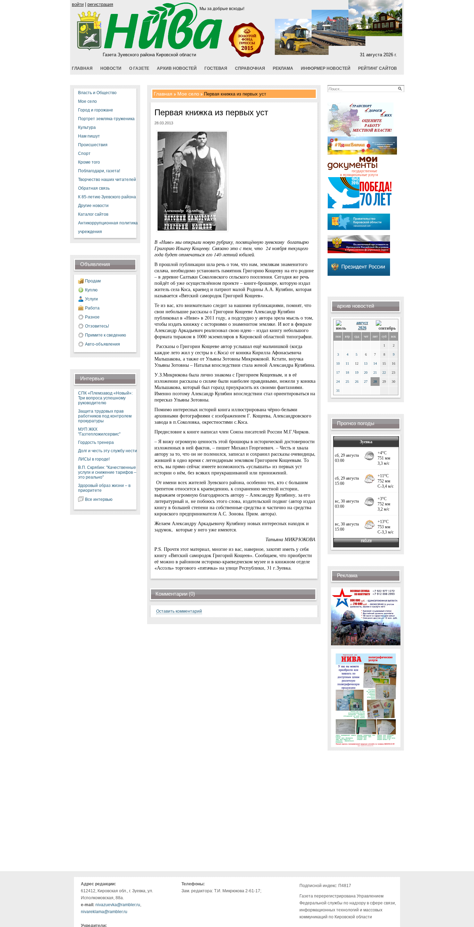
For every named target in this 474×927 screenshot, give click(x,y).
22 (384, 372)
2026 (362, 327)
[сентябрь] (386, 325)
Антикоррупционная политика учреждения (108, 227)
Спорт (84, 153)
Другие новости (93, 205)
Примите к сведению (105, 335)
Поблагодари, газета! (99, 170)
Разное (92, 317)
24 (338, 381)
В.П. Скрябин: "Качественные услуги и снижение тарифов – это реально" (107, 472)
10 (338, 363)
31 (338, 390)
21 (375, 372)
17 (338, 372)
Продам (93, 281)
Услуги (91, 299)
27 (365, 381)
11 (347, 363)
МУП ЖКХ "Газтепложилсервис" (99, 432)
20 (365, 372)
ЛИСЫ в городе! (94, 459)
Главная (163, 94)
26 (356, 381)
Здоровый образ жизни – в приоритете (104, 488)
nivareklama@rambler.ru (104, 911)
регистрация (100, 4)
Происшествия (93, 144)
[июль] (342, 325)
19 (356, 372)
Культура (87, 127)
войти (78, 4)
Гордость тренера (96, 442)
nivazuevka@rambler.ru (117, 904)
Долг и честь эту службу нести (107, 450)
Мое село (87, 101)
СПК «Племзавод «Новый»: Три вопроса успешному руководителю (105, 398)
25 (347, 381)
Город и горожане (95, 110)
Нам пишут (89, 136)
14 (375, 363)
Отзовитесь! (97, 326)
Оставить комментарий (179, 611)
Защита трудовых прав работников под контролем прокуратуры (105, 416)
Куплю (91, 290)
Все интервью (98, 499)
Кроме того (89, 162)
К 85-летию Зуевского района (107, 196)
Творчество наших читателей (107, 179)
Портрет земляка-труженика (106, 118)
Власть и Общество (97, 92)
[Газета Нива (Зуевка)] (89, 49)
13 (365, 363)
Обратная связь (94, 188)
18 (347, 372)
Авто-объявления (102, 344)
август (362, 322)
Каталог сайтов (93, 214)
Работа (92, 308)
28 (375, 381)
